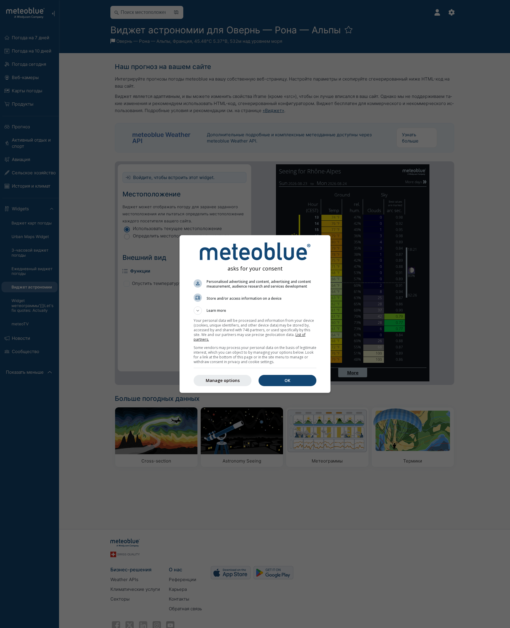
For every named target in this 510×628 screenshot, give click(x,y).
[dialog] (255, 314)
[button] (255, 310)
